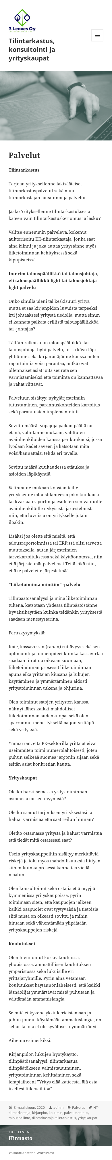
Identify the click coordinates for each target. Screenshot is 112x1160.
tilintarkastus (65, 1117)
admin (58, 1107)
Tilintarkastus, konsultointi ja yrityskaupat (32, 49)
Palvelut (78, 1107)
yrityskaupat (87, 1117)
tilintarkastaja (43, 1117)
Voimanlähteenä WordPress (31, 1153)
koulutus (55, 1112)
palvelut (70, 1112)
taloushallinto (19, 1117)
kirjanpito (39, 1112)
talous (83, 1112)
